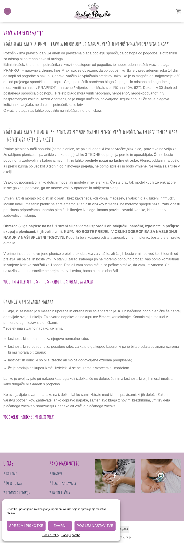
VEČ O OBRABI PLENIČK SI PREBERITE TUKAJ (28, 417)
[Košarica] (178, 11)
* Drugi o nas (12, 483)
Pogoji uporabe (70, 535)
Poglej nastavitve (95, 526)
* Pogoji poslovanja (62, 483)
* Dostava (55, 473)
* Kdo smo (10, 473)
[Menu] (7, 11)
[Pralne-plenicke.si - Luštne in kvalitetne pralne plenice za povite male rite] (92, 11)
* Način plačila (59, 492)
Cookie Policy (50, 535)
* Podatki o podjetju (16, 492)
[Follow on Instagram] (161, 476)
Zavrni (60, 526)
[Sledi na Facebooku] (115, 476)
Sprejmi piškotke (26, 526)
